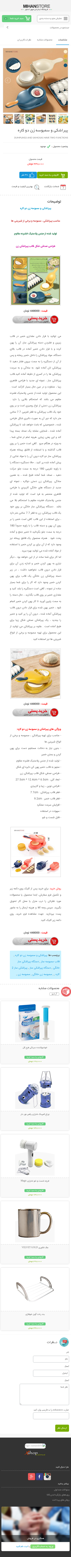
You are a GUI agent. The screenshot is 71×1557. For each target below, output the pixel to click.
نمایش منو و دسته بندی (50, 18)
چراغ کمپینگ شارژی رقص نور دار (35, 1114)
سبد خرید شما (16, 18)
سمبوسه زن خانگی (42, 974)
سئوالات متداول (62, 1490)
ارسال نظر (62, 1428)
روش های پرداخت (61, 1500)
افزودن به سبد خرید (49, 175)
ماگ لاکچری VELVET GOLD (35, 1248)
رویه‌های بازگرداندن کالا (58, 1495)
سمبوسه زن (23, 974)
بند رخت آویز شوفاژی (35, 1314)
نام (67, 1352)
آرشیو (54, 994)
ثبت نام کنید (22, 1546)
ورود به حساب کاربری (42, 1546)
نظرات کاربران (24, 40)
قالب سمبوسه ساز (50, 961)
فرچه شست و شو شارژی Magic (35, 1181)
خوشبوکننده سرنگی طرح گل (35, 1048)
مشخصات (62, 40)
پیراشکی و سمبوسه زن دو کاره (30, 955)
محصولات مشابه (44, 40)
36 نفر (24, 175)
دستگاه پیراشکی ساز (40, 968)
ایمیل (66, 1366)
